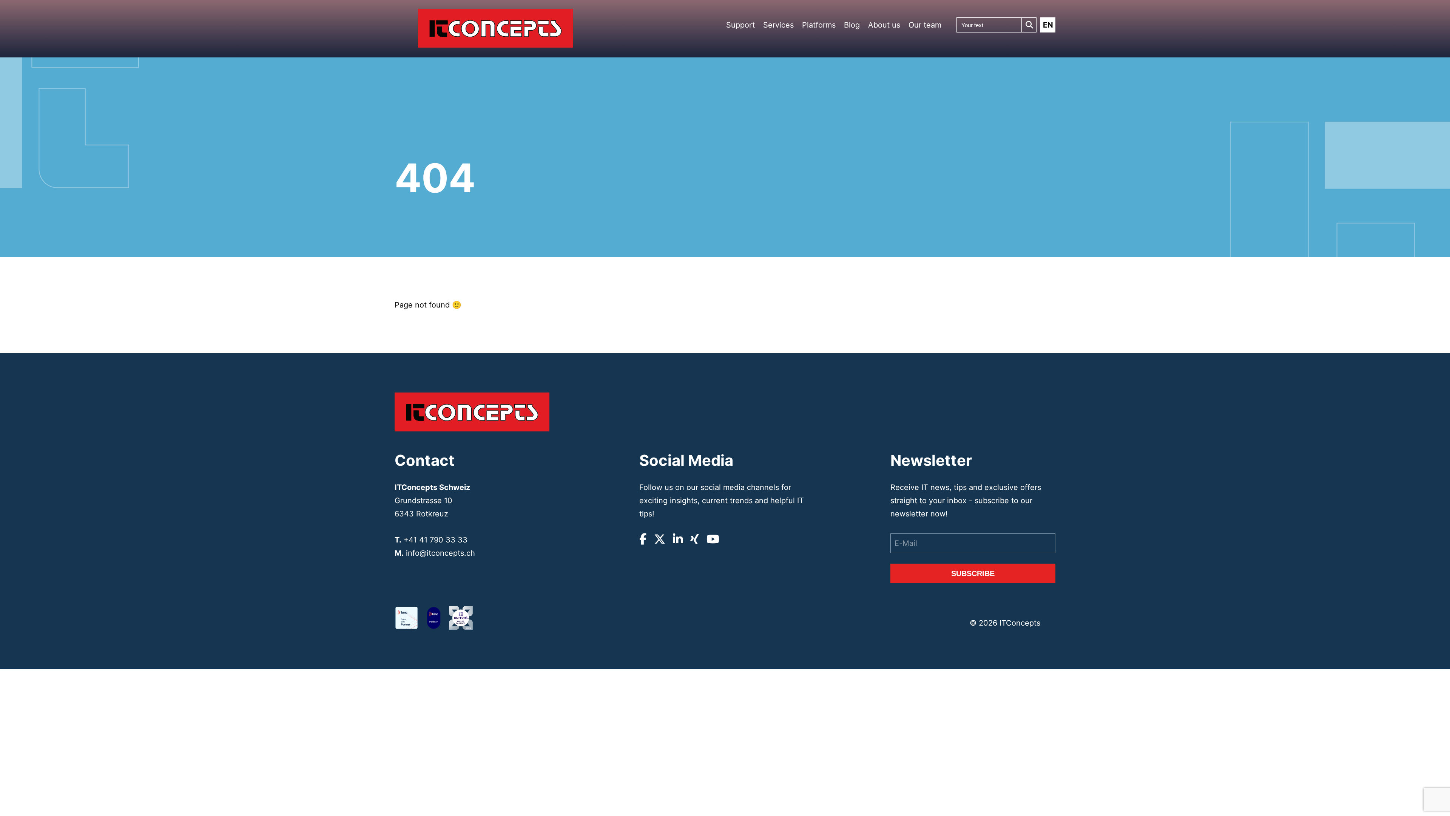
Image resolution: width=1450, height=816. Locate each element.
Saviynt (828, 197)
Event (893, 59)
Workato (829, 124)
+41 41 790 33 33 (435, 539)
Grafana (828, 188)
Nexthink (829, 179)
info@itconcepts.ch (440, 553)
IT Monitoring (794, 182)
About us (884, 24)
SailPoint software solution (836, 144)
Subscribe (973, 573)
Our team (925, 24)
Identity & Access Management (797, 157)
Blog (852, 24)
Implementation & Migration (798, 106)
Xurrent (828, 115)
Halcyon (829, 133)
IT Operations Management (794, 143)
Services (778, 24)
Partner (895, 50)
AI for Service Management (794, 170)
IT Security (792, 118)
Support (740, 24)
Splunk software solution (835, 158)
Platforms (819, 24)
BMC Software (834, 96)
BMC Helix (830, 105)
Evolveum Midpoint (837, 169)
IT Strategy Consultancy (794, 93)
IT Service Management (794, 129)
